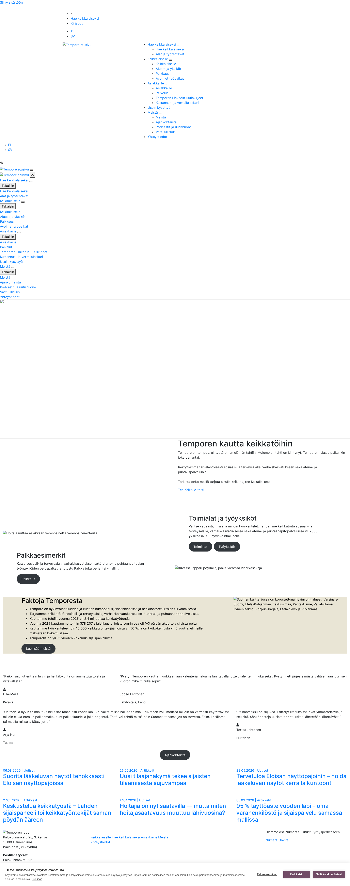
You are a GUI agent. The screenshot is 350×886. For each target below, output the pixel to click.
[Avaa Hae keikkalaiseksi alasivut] (30, 181)
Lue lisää (37, 879)
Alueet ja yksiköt (168, 69)
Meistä (153, 112)
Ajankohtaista (166, 122)
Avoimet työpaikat (170, 78)
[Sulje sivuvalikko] (32, 175)
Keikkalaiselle (158, 59)
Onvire (283, 840)
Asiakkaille (156, 83)
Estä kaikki (296, 874)
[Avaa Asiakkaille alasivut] (18, 232)
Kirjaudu (77, 23)
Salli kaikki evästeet (329, 874)
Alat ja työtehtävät (170, 54)
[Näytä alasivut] (178, 45)
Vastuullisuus (165, 132)
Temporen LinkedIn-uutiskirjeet (179, 98)
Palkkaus (162, 73)
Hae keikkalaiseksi (85, 18)
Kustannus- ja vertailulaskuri (177, 103)
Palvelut (162, 93)
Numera (271, 840)
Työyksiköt (227, 547)
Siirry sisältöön (11, 2)
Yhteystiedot (157, 137)
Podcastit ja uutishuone (174, 127)
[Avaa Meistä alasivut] (12, 267)
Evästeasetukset (267, 874)
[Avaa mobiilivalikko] (31, 170)
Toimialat (200, 547)
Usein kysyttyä (159, 107)
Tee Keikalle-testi (191, 490)
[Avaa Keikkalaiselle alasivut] (23, 202)
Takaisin (8, 186)
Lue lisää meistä (38, 648)
